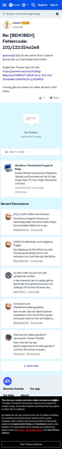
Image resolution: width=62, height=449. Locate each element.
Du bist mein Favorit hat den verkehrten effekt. (30, 274)
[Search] (33, 5)
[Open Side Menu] (4, 4)
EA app (35, 389)
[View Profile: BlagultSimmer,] (8, 216)
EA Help (8, 395)
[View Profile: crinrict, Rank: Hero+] (7, 25)
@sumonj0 (9, 55)
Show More (33, 365)
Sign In (54, 4)
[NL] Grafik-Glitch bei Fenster (31, 214)
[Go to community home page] (14, 5)
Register (43, 4)
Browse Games (13, 389)
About (25, 395)
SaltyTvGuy (19, 291)
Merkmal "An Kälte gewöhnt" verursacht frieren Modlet (29, 336)
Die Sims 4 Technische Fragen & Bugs (23, 14)
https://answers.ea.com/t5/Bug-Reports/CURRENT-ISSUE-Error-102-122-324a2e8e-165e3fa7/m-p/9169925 (28, 75)
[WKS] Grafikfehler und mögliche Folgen (33, 243)
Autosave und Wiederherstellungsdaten (28, 305)
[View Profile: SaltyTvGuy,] (8, 275)
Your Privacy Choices (31, 444)
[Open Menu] (57, 14)
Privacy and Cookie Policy (30, 430)
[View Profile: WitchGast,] (8, 337)
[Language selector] (25, 5)
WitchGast (19, 353)
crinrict (17, 22)
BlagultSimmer (21, 229)
